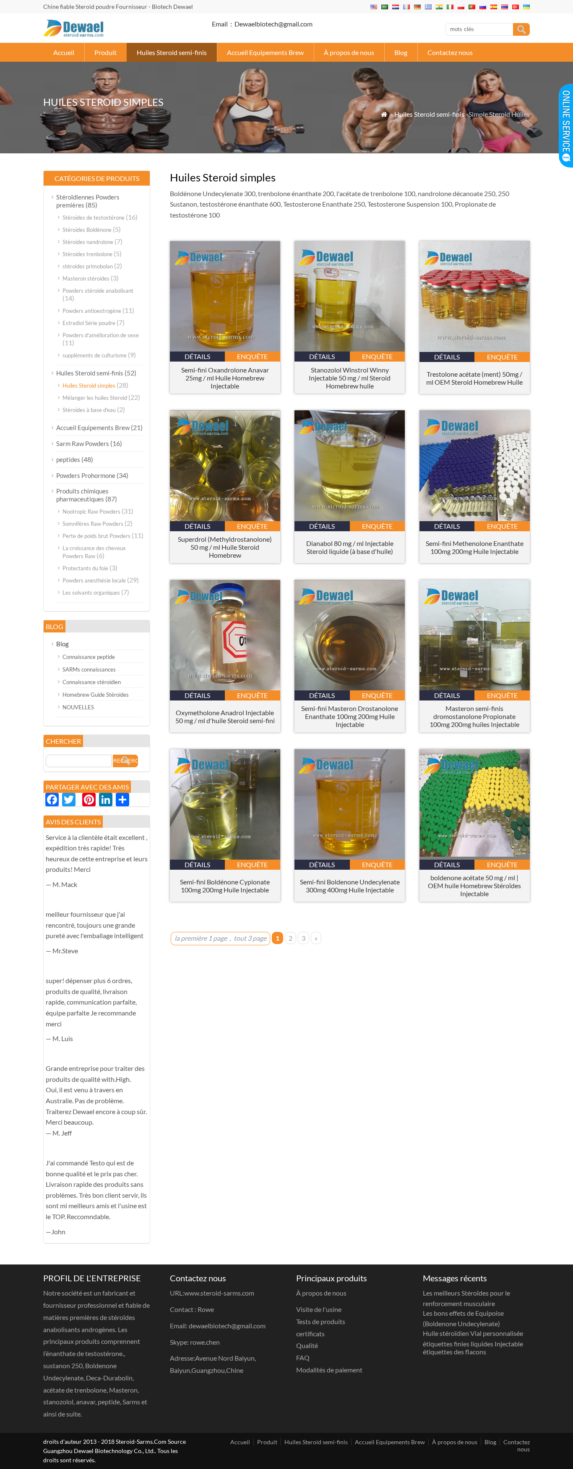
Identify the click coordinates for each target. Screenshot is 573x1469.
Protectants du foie (85, 568)
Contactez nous (450, 52)
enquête (252, 356)
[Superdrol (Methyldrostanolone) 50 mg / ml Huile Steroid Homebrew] (225, 518)
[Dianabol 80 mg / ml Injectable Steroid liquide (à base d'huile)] (349, 518)
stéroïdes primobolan (88, 266)
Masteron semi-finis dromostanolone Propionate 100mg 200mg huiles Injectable (474, 716)
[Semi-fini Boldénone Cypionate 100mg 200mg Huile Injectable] (225, 857)
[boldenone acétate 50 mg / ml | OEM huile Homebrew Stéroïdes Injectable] (474, 857)
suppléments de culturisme (95, 355)
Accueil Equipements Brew (265, 52)
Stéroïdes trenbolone (87, 254)
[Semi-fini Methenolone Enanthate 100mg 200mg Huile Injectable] (474, 518)
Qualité (307, 1345)
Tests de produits (320, 1321)
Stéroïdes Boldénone (87, 229)
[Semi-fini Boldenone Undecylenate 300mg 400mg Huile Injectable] (349, 857)
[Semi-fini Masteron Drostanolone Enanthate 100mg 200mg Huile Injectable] (349, 688)
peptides (68, 459)
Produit (105, 52)
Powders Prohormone (85, 475)
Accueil (63, 52)
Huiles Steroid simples (89, 385)
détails (197, 356)
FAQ (303, 1357)
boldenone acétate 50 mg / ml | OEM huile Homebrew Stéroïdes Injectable (474, 885)
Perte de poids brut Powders (96, 536)
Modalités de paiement (329, 1370)
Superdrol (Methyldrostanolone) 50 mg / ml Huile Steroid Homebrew (225, 547)
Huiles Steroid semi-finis (172, 52)
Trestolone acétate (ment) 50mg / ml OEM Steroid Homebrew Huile (474, 378)
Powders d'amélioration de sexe (101, 335)
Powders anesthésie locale (94, 580)
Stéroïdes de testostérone (94, 217)
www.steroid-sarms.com (219, 1293)
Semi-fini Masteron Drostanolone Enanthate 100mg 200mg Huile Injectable (349, 716)
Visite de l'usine (318, 1309)
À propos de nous (349, 52)
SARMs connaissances (89, 669)
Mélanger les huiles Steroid (95, 397)
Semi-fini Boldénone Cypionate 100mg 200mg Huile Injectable (225, 886)
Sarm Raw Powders (82, 443)
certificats (310, 1334)
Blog (400, 52)
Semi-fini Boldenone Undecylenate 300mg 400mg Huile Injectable (350, 886)
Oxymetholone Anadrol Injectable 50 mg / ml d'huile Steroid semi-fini (225, 716)
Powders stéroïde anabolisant (98, 290)
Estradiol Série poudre (89, 323)
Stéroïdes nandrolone (88, 242)
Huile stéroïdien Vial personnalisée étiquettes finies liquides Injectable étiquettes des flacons (473, 1342)
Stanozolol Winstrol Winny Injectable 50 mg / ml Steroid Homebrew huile (350, 378)
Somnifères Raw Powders (93, 523)
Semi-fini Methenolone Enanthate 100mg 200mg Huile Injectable (475, 547)
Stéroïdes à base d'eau (89, 410)
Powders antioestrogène (92, 310)
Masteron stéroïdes (86, 278)
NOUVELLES (78, 707)
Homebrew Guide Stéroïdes (96, 694)
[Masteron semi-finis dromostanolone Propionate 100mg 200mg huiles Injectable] (474, 688)
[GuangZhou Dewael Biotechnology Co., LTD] (73, 34)
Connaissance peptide (89, 656)
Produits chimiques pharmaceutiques (82, 495)
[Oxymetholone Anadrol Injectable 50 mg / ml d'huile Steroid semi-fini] (225, 688)
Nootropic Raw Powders (91, 511)
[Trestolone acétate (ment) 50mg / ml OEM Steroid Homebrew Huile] (474, 349)
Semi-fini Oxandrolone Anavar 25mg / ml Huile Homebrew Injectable (225, 378)
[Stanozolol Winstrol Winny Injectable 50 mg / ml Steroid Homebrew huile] (349, 349)
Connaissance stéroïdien (92, 682)
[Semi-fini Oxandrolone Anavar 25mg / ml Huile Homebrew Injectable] (225, 349)
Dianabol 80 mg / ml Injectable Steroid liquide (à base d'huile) (349, 547)
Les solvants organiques (91, 592)
